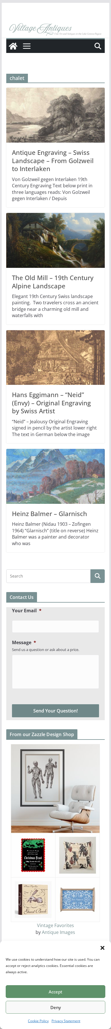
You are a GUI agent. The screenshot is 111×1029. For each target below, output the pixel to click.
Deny (55, 1007)
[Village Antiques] (55, 30)
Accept (55, 992)
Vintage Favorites (55, 925)
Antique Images (58, 932)
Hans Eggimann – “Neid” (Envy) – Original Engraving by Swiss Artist (51, 402)
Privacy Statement (66, 1020)
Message (24, 643)
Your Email (27, 611)
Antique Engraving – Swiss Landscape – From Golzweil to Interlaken (53, 160)
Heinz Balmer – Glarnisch (49, 513)
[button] (102, 948)
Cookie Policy (38, 1020)
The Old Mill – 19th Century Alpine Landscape (52, 281)
